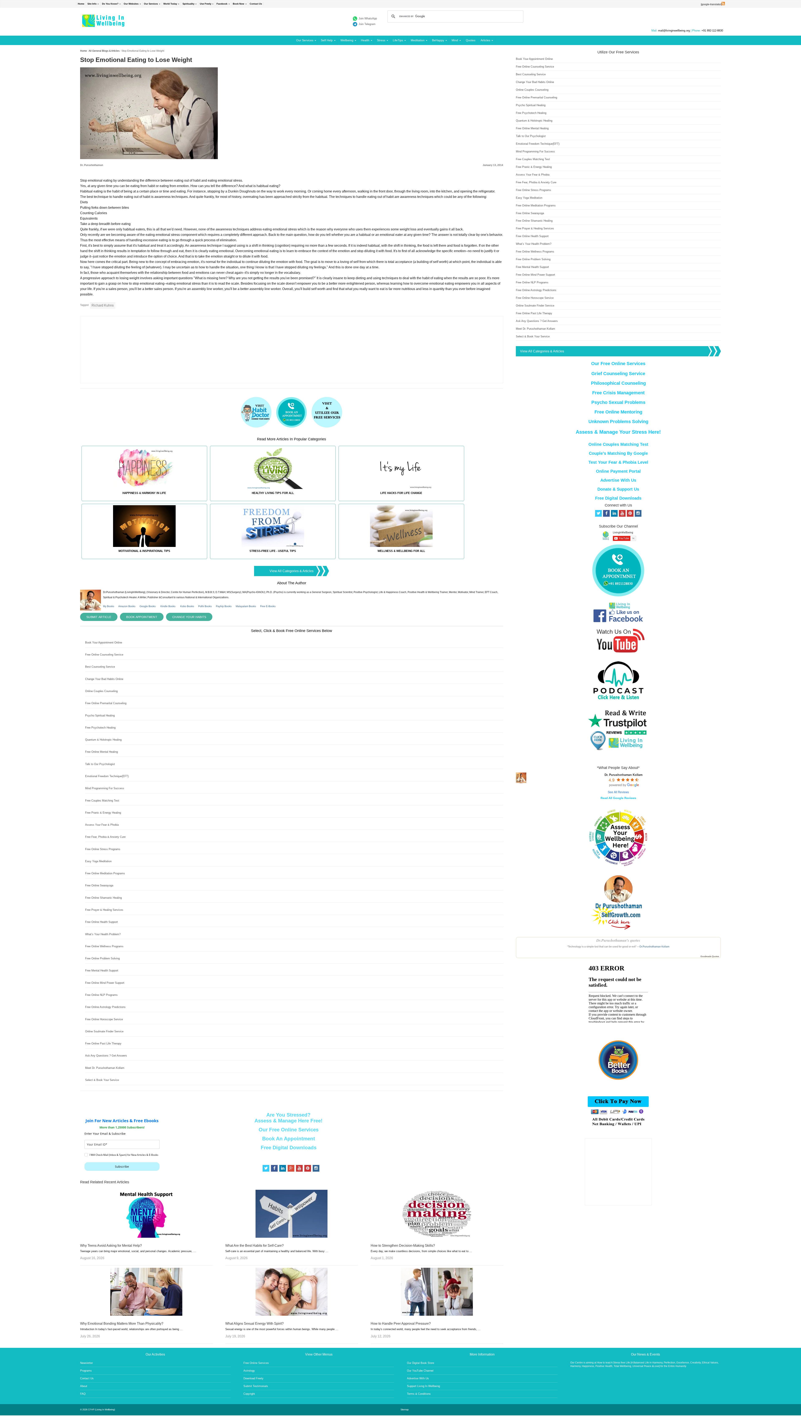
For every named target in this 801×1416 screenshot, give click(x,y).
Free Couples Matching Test (102, 800)
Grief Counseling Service (618, 373)
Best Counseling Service (100, 666)
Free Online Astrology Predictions (105, 1007)
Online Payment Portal (618, 471)
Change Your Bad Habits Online (104, 679)
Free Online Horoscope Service (104, 1019)
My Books (108, 606)
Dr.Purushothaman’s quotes (618, 940)
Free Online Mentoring (618, 412)
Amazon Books (126, 606)
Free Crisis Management (618, 392)
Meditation (417, 40)
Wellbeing (346, 40)
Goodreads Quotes (709, 956)
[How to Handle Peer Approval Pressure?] (437, 1314)
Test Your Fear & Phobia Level (618, 462)
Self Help (327, 40)
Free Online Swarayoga (99, 885)
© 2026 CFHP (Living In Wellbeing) (97, 1409)
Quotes (470, 40)
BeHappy (438, 40)
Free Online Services (256, 1362)
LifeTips (398, 40)
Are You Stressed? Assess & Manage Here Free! (288, 1117)
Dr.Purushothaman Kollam (654, 946)
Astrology (249, 1370)
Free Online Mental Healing (101, 751)
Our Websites (131, 4)
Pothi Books (205, 606)
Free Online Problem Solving (102, 958)
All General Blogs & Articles (104, 50)
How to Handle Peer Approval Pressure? (401, 1323)
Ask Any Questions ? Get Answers (106, 1055)
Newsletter (86, 1362)
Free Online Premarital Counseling (105, 703)
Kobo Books (187, 606)
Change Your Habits (189, 617)
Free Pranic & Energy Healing (103, 812)
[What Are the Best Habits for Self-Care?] (291, 1236)
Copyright (249, 1393)
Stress (381, 40)
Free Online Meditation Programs (105, 873)
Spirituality (188, 4)
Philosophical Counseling (618, 383)
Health (365, 40)
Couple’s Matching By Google (618, 453)
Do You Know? (110, 4)
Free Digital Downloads (288, 1147)
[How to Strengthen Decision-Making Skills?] (437, 1236)
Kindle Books (167, 606)
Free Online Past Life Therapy (103, 1043)
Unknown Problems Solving (618, 421)
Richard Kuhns (103, 305)
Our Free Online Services (289, 1129)
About (83, 1386)
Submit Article (98, 617)
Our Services (151, 4)
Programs (86, 1370)
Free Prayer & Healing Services (104, 909)
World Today (170, 4)
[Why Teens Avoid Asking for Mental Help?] (146, 1236)
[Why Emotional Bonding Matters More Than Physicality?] (146, 1314)
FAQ (83, 1393)
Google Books (148, 606)
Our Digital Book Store (420, 1362)
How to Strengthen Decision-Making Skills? (403, 1245)
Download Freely (253, 1378)
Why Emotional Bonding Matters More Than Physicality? (121, 1323)
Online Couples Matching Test (618, 444)
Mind (455, 40)
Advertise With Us (618, 480)
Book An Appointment (288, 1138)
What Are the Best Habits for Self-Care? (254, 1245)
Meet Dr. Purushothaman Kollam (104, 1067)
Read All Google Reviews (618, 798)
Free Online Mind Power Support (104, 982)
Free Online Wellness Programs (104, 946)
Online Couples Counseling (101, 691)
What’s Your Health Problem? (103, 934)
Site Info (92, 4)
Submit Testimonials (255, 1386)
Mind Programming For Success (104, 788)
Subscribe (122, 1166)
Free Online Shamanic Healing (103, 897)
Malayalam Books (246, 606)
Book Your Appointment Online (103, 642)
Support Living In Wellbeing (423, 1386)
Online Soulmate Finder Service (104, 1031)
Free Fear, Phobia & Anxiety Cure (105, 836)
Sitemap (404, 1409)
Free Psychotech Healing (100, 727)
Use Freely (205, 4)
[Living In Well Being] (103, 24)
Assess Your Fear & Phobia (102, 824)
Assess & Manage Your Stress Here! (618, 432)
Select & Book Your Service (102, 1080)
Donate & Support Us (618, 489)
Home (81, 4)
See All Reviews (618, 792)
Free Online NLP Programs (101, 994)
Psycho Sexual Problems (618, 402)
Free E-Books (268, 606)
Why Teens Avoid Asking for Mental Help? (111, 1245)
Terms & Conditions (419, 1393)
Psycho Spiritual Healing (100, 715)
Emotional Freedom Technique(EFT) (107, 776)
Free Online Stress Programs (102, 849)
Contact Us (256, 4)
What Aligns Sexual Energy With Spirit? (254, 1323)
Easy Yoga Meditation (98, 861)
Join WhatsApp (368, 18)
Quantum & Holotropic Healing (103, 739)
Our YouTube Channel (420, 1370)
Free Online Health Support (101, 921)
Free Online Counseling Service (104, 654)
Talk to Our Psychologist (100, 764)
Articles (485, 40)
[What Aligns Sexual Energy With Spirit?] (291, 1314)
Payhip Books (224, 606)
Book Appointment (141, 617)
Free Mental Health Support (101, 970)
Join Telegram (367, 24)
